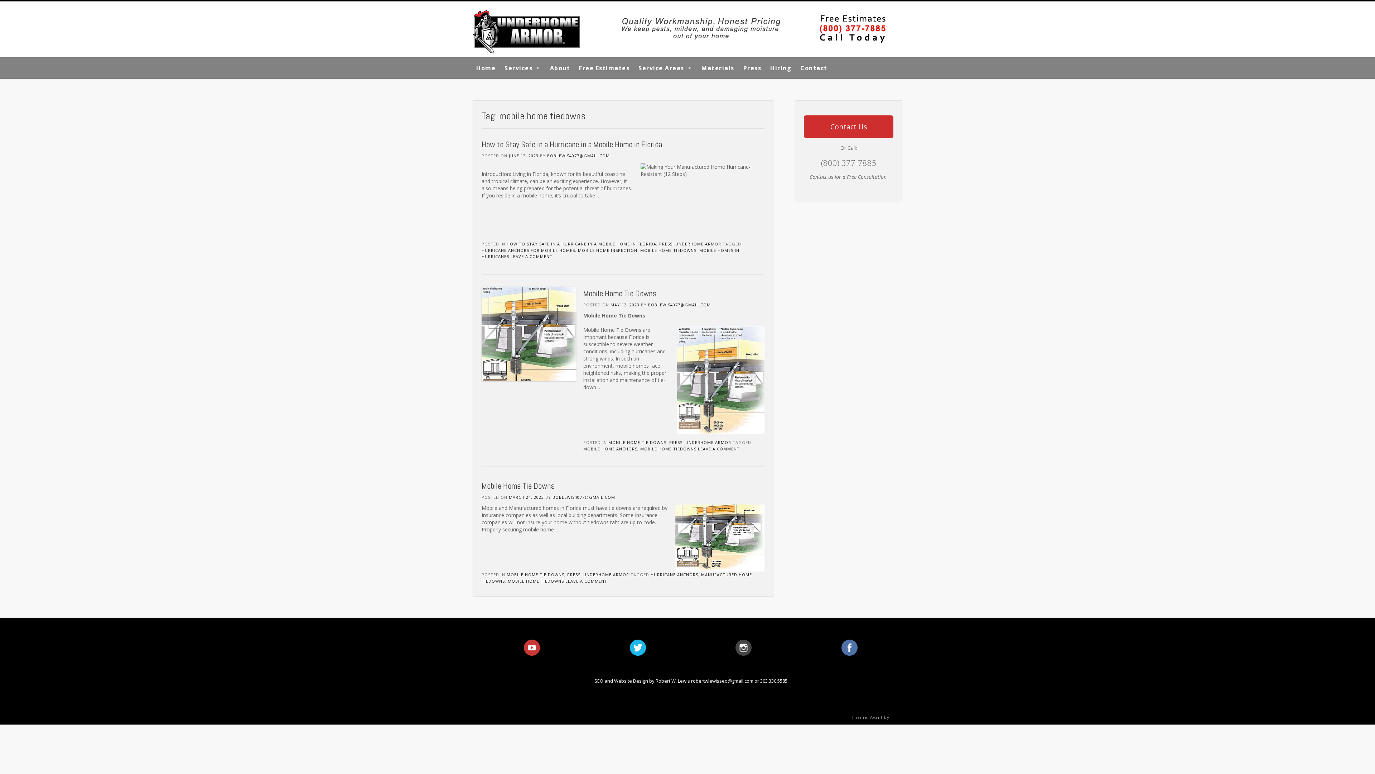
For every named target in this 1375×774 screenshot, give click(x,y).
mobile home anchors (610, 449)
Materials (717, 68)
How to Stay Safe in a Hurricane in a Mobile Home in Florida (572, 144)
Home (486, 68)
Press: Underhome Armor (690, 244)
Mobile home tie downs (535, 574)
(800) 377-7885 (849, 162)
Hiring (780, 68)
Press (752, 68)
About (560, 68)
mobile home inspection (607, 250)
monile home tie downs (637, 442)
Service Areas (661, 68)
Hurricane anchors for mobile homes (528, 250)
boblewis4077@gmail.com (578, 155)
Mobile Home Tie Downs (619, 293)
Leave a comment (532, 256)
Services (518, 68)
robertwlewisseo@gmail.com (722, 681)
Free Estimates (604, 68)
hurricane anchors (674, 574)
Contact (814, 68)
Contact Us (848, 127)
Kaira (896, 717)
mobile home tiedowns (668, 250)
